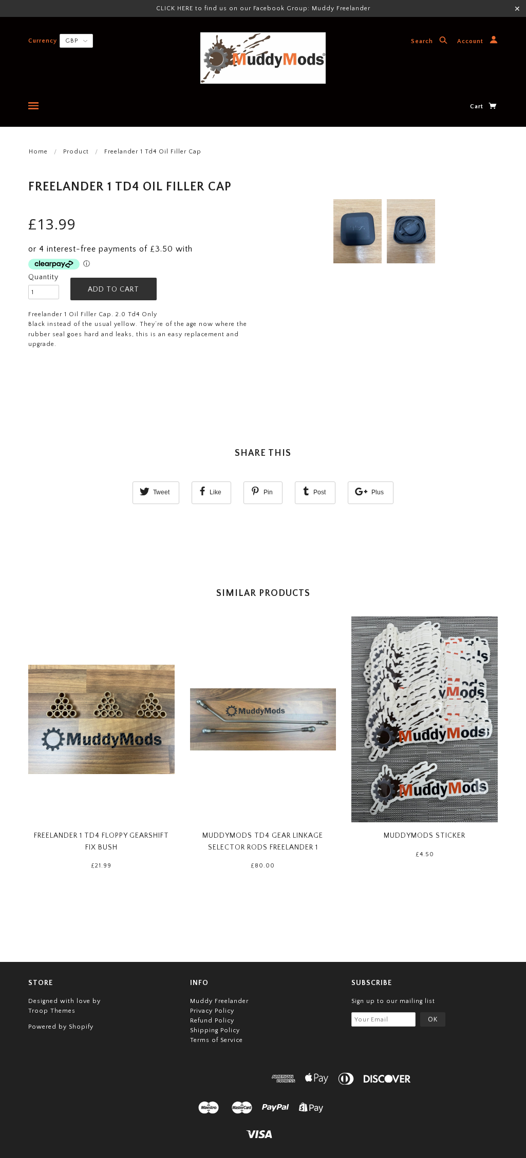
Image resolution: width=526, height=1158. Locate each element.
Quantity (43, 277)
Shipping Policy (215, 1030)
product (76, 151)
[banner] (263, 58)
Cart (477, 106)
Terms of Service (216, 1040)
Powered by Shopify (60, 1027)
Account (471, 41)
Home (38, 151)
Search (423, 41)
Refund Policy (212, 1020)
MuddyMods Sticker (424, 836)
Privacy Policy (212, 1011)
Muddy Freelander (219, 1001)
